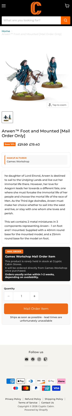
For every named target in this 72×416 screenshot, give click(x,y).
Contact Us (47, 402)
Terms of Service (27, 402)
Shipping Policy (54, 399)
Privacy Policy (13, 399)
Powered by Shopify (36, 409)
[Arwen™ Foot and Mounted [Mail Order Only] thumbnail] (7, 117)
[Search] (65, 20)
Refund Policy (33, 399)
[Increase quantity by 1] (34, 296)
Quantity (9, 288)
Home (6, 31)
